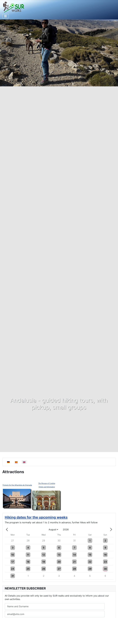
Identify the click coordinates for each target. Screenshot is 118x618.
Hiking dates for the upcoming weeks (36, 517)
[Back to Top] (113, 613)
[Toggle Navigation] (5, 16)
